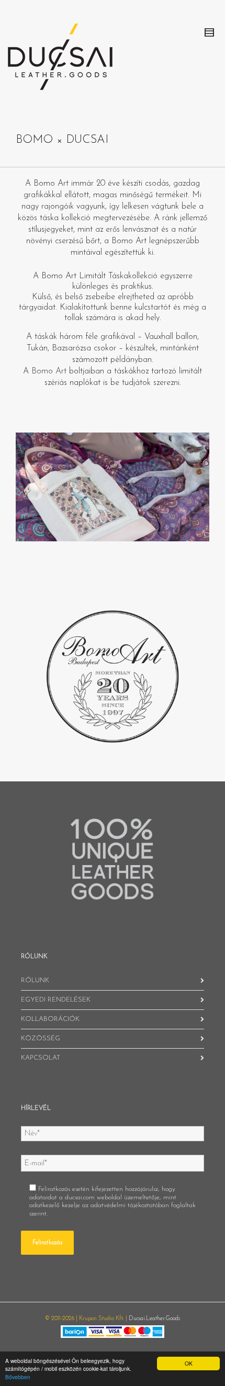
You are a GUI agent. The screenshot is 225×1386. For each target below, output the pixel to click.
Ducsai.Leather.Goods (154, 1319)
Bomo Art (48, 371)
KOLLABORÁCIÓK (50, 1019)
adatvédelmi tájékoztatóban (130, 1205)
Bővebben (17, 1377)
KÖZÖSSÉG (40, 1038)
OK (189, 1363)
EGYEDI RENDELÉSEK (56, 999)
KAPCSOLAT (40, 1057)
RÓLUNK (35, 980)
